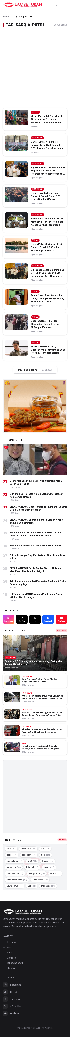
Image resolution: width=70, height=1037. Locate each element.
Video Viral (28, 849)
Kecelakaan (14, 861)
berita (55, 873)
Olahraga (11, 957)
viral (45, 849)
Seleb (9, 952)
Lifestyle (11, 968)
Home (6, 16)
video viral (14, 867)
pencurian (28, 855)
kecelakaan (40, 880)
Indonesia (48, 886)
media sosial (15, 873)
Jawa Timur (14, 886)
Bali (32, 886)
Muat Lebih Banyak (35, 370)
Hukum (47, 861)
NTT (45, 855)
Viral (11, 849)
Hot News (12, 942)
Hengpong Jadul (15, 963)
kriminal (32, 867)
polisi (11, 855)
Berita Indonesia (17, 880)
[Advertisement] (35, 67)
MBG (32, 861)
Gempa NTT (37, 873)
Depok (49, 867)
